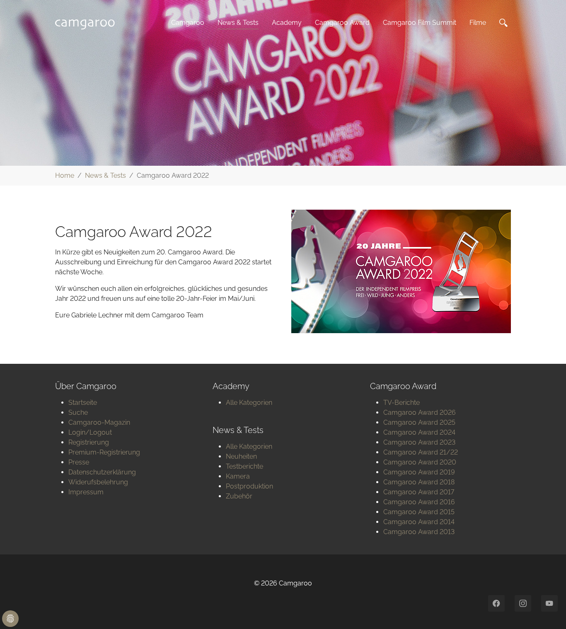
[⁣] (505, 23)
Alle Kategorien (249, 402)
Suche (78, 412)
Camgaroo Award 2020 (419, 462)
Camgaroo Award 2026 (419, 412)
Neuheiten (241, 456)
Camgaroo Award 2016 (419, 502)
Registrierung (88, 442)
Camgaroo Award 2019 (419, 472)
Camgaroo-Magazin (99, 422)
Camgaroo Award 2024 (419, 432)
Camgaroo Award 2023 (419, 442)
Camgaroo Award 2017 (418, 492)
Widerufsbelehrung (98, 482)
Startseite (82, 402)
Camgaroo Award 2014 (419, 522)
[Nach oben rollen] (548, 611)
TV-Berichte (401, 402)
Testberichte (244, 466)
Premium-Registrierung (104, 452)
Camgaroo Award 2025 (419, 422)
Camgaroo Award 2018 (419, 482)
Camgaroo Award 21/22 (420, 452)
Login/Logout (90, 432)
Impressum (86, 492)
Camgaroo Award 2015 (419, 512)
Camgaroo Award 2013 (419, 532)
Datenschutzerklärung (102, 472)
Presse (78, 462)
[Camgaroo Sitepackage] (87, 23)
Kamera (238, 476)
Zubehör (239, 496)
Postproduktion (249, 486)
